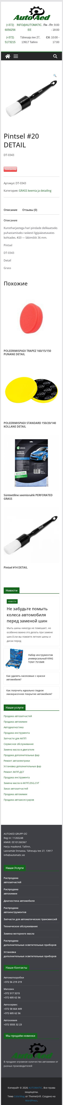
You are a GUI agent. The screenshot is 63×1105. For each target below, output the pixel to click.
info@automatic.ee (14, 855)
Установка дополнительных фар (22, 766)
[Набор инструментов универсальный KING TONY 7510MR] (15, 659)
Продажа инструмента (17, 732)
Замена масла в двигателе (19, 749)
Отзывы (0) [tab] (29, 210)
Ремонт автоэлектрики (17, 760)
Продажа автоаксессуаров (19, 799)
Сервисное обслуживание (19, 744)
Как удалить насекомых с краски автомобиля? (25, 677)
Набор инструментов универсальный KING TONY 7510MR (40, 658)
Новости (12, 601)
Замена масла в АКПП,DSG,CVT (21, 783)
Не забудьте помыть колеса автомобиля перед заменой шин (27, 615)
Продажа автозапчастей (18, 716)
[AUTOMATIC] (8, 56)
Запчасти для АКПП (15, 738)
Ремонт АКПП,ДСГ (14, 771)
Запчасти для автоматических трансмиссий (30, 919)
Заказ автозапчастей (16, 788)
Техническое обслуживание (21, 926)
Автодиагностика (14, 727)
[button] (55, 75)
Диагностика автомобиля (19, 900)
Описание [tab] (10, 210)
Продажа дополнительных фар (21, 755)
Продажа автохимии (15, 721)
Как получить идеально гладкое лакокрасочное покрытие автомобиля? (29, 692)
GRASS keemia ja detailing (35, 190)
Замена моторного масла (19, 933)
